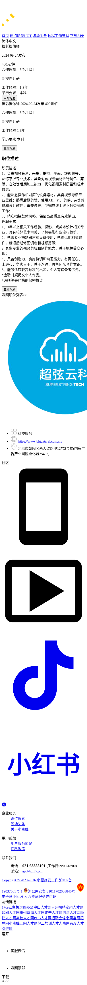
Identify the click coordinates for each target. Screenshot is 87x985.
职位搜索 (18, 819)
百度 (73, 923)
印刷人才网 (11, 913)
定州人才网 (74, 907)
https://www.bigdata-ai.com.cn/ (40, 441)
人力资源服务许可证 (40, 897)
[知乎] (4, 804)
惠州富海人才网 (32, 913)
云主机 (13, 907)
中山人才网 (42, 907)
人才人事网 (61, 923)
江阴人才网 (28, 923)
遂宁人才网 (53, 913)
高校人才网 (25, 918)
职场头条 (18, 824)
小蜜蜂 (14, 923)
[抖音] (43, 716)
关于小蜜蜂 (20, 829)
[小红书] (43, 800)
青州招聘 (58, 907)
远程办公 (26, 907)
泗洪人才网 (71, 913)
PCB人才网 (43, 918)
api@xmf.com (32, 871)
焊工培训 (44, 923)
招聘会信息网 (62, 918)
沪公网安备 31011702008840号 (52, 891)
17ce (5, 907)
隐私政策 (18, 849)
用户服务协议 (21, 843)
